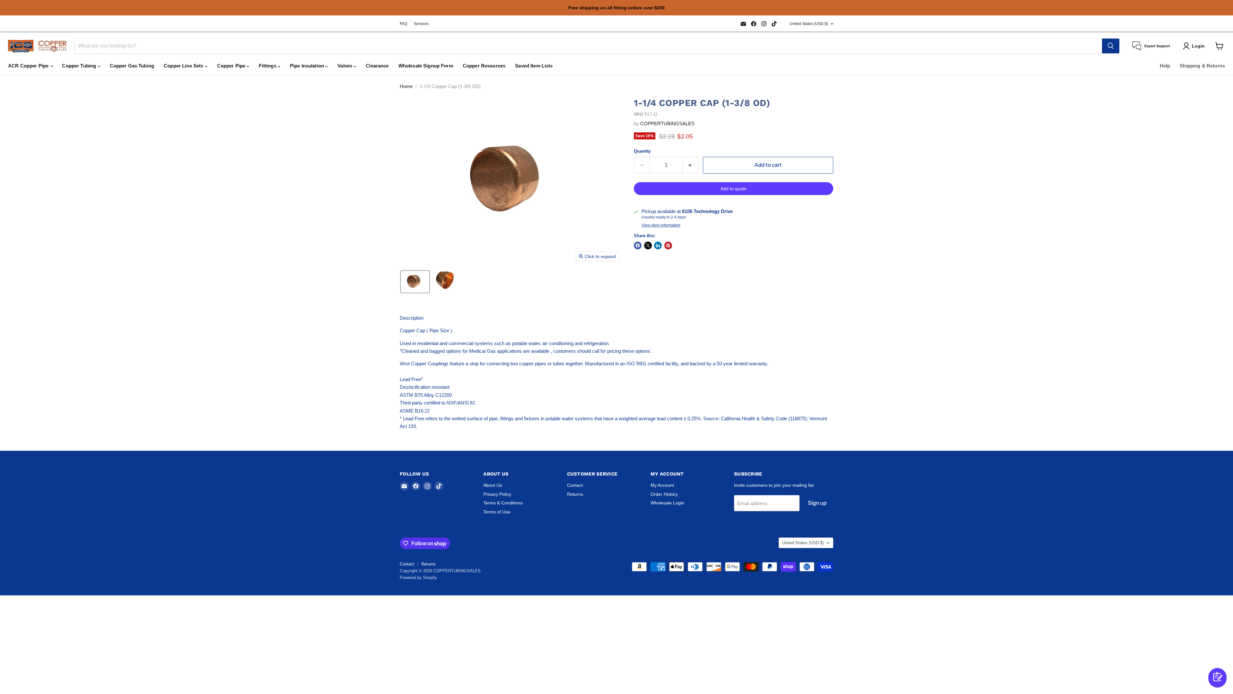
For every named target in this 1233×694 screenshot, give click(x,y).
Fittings (268, 65)
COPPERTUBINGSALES (667, 123)
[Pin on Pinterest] (668, 245)
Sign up (817, 503)
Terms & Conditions (503, 502)
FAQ (403, 24)
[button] (415, 282)
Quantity (642, 151)
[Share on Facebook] (638, 245)
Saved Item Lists (534, 65)
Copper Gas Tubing (132, 65)
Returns (575, 494)
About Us (492, 485)
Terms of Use (496, 511)
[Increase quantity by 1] (690, 165)
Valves (345, 65)
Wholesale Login (667, 502)
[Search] (1110, 46)
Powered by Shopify (418, 577)
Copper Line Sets (184, 65)
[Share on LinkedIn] (658, 245)
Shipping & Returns (1202, 65)
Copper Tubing (79, 65)
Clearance (377, 65)
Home (406, 86)
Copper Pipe (232, 65)
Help (1165, 65)
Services (421, 24)
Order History (664, 494)
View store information (661, 225)
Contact (575, 485)
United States (809, 24)
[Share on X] (648, 245)
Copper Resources (484, 65)
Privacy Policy (497, 494)
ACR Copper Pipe (29, 65)
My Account (662, 485)
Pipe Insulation (307, 65)
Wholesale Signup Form (425, 65)
